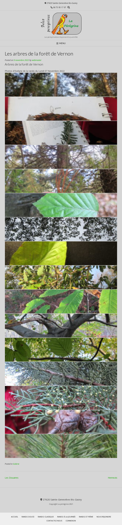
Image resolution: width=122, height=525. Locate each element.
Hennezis (112, 477)
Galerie (16, 464)
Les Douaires (11, 477)
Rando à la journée (66, 516)
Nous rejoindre (104, 516)
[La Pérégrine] (61, 23)
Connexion (71, 520)
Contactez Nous (54, 520)
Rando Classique (46, 516)
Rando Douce (28, 516)
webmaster (36, 60)
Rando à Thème (86, 516)
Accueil (14, 516)
